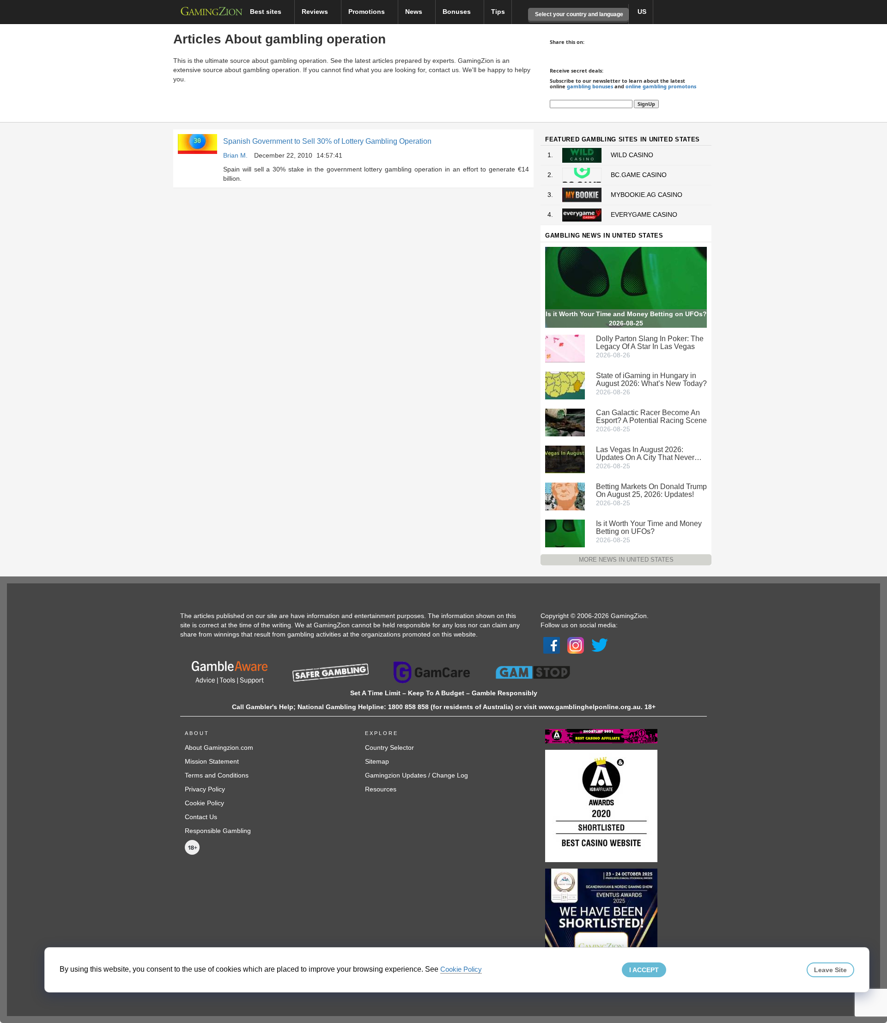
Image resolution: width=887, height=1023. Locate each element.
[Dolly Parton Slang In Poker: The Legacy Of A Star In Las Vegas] (565, 347)
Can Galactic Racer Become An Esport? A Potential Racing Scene (651, 416)
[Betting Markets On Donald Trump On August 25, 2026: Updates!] (565, 495)
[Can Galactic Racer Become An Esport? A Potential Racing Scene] (565, 421)
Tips (498, 11)
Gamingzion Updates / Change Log (416, 775)
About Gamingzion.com (219, 747)
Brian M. (235, 155)
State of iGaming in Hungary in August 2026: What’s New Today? (651, 379)
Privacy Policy (205, 789)
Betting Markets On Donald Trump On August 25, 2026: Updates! (651, 490)
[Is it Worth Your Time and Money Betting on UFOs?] (565, 532)
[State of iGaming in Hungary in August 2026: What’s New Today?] (565, 384)
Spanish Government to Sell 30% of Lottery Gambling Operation (327, 141)
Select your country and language (578, 14)
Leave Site (830, 970)
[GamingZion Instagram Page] (576, 645)
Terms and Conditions (217, 775)
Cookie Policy (204, 803)
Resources (380, 789)
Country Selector (389, 747)
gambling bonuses (590, 86)
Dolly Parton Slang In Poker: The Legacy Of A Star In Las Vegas (650, 342)
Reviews (316, 11)
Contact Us (201, 817)
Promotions (367, 11)
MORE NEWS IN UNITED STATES (626, 559)
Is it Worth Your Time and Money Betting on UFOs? (649, 527)
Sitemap (377, 761)
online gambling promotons (661, 86)
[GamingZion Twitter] (600, 645)
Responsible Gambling (218, 830)
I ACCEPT (644, 970)
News (414, 11)
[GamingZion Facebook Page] (552, 645)
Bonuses (458, 11)
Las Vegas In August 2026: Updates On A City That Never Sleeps (645, 453)
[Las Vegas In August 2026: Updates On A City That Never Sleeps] (565, 458)
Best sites (266, 11)
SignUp (646, 103)
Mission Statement (212, 761)
